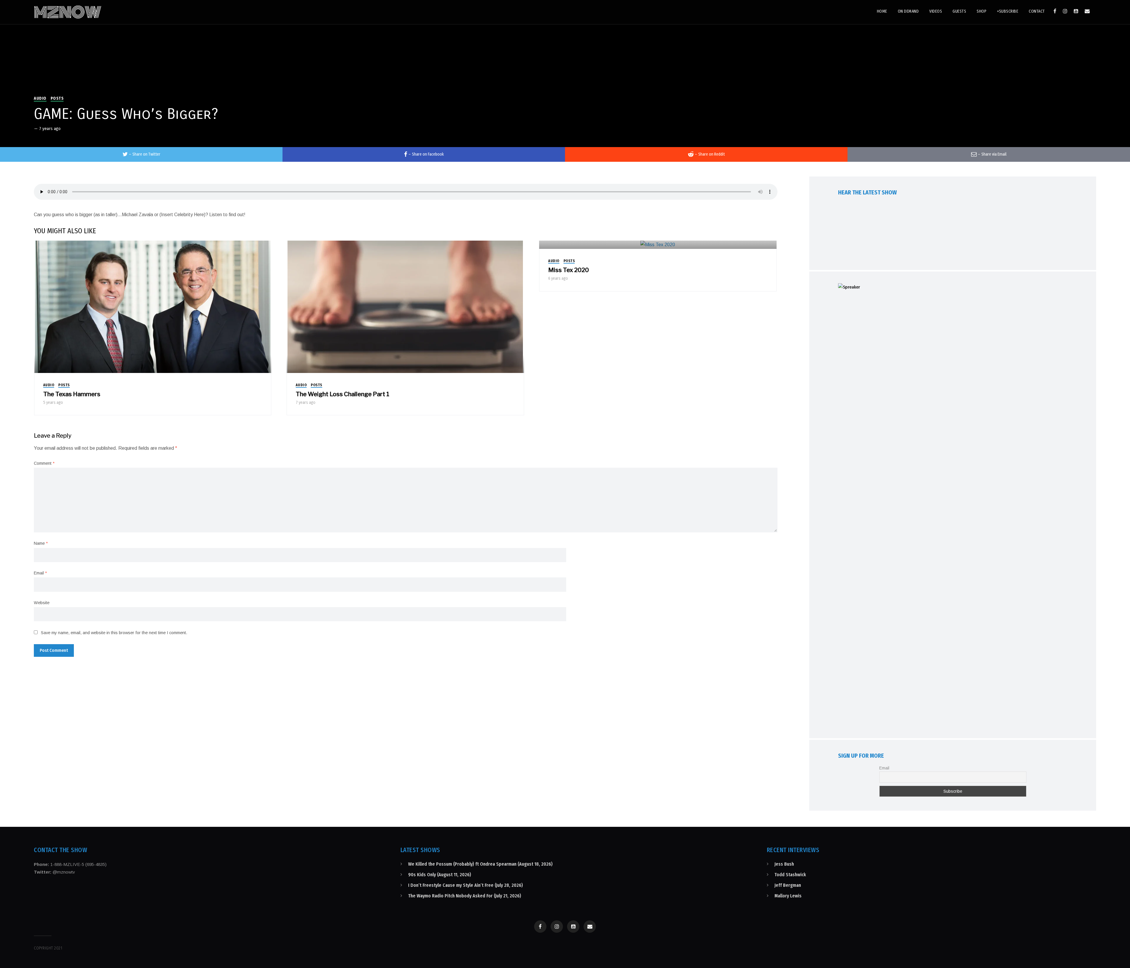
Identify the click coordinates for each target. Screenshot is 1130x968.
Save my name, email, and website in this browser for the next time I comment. (114, 632)
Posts (57, 98)
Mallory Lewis (788, 896)
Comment (44, 463)
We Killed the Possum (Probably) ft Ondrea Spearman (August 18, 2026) (480, 864)
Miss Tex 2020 (568, 270)
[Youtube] (1076, 11)
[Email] (1087, 11)
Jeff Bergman (788, 885)
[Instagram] (1065, 11)
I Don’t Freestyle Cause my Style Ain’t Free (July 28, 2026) (465, 885)
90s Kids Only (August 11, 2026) (439, 874)
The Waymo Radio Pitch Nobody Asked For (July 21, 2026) (464, 896)
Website (41, 602)
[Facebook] (1055, 11)
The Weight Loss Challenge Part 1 (342, 394)
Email (40, 573)
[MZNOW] (68, 12)
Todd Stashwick (790, 874)
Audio (40, 98)
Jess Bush (784, 864)
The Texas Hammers (71, 394)
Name (41, 543)
